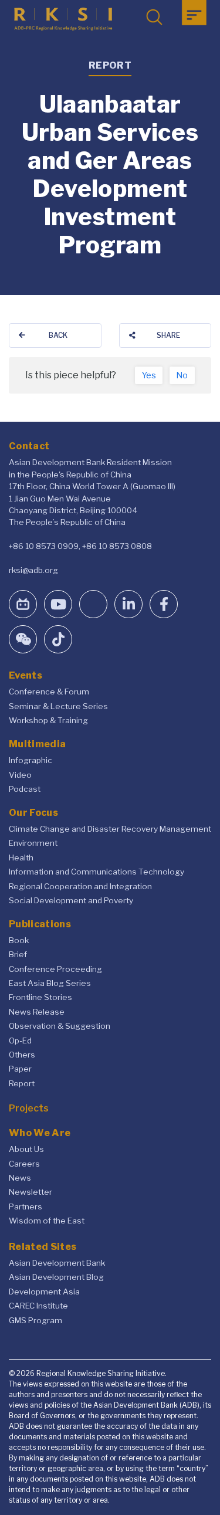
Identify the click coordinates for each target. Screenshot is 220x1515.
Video (20, 774)
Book (19, 940)
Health (21, 857)
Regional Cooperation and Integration (80, 886)
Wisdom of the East (46, 1220)
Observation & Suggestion (59, 1026)
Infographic (30, 760)
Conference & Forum (49, 691)
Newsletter (30, 1192)
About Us (26, 1149)
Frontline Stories (40, 997)
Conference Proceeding (55, 969)
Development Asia (44, 1291)
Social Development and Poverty (71, 900)
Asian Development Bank (57, 1262)
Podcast (24, 789)
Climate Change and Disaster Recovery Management (110, 828)
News (20, 1177)
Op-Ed (20, 1040)
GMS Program (35, 1320)
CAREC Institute (38, 1305)
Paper (20, 1068)
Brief (18, 954)
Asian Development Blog (56, 1277)
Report (22, 1083)
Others (22, 1054)
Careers (24, 1163)
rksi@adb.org (33, 570)
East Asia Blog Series (50, 983)
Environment (33, 843)
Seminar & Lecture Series (58, 706)
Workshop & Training (48, 720)
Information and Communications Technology (96, 871)
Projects (29, 1108)
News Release (37, 1011)
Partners (25, 1206)
